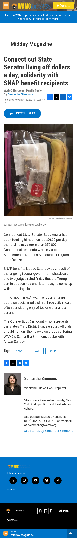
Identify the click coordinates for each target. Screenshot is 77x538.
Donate (65, 5)
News (19, 350)
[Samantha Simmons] (12, 384)
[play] (5, 533)
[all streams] (72, 533)
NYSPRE (54, 350)
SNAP (36, 350)
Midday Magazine (31, 44)
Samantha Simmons (20, 94)
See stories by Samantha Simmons (48, 431)
